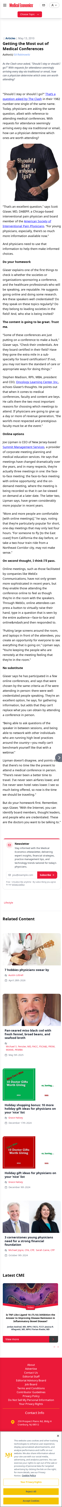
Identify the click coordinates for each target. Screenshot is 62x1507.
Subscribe (45, 874)
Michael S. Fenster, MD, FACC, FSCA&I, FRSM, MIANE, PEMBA (30, 1048)
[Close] (58, 1435)
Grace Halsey (15, 1117)
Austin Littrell (15, 975)
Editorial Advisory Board (31, 1380)
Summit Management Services (23, 447)
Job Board (31, 1384)
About (31, 1365)
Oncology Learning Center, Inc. (37, 382)
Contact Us (31, 1372)
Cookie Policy (29, 1475)
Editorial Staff (31, 1376)
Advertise (31, 1369)
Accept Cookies (31, 1500)
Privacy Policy (31, 1396)
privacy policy (18, 884)
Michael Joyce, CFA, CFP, (21, 1250)
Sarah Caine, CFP (45, 1250)
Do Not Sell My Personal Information (31, 1400)
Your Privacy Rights (31, 1404)
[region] (31, 1469)
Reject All (31, 1491)
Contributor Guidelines (31, 1392)
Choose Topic (27, 14)
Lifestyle (8, 902)
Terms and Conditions (31, 1388)
